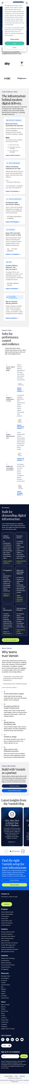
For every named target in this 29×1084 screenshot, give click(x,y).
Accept (14, 43)
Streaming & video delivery (8, 936)
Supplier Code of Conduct (8, 1028)
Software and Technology (8, 958)
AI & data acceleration (7, 934)
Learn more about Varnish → (10, 687)
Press (16, 1076)
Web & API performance (7, 938)
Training (3, 991)
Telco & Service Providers (8, 965)
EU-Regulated (4, 969)
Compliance (4, 1026)
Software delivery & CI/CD (8, 932)
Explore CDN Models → (12, 288)
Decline (14, 47)
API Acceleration (5, 940)
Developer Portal (5, 976)
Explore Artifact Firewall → (13, 155)
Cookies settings (14, 39)
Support (3, 993)
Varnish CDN (4, 918)
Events (3, 1013)
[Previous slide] (6, 851)
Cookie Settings (8, 1076)
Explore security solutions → (20, 389)
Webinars (3, 989)
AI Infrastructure (5, 960)
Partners (3, 1009)
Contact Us (4, 1017)
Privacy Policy (4, 1020)
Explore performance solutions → (20, 426)
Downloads (4, 980)
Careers (3, 1015)
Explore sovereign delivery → (20, 493)
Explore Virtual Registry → (13, 222)
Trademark (4, 1024)
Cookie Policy (10, 24)
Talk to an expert (14, 884)
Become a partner (14, 786)
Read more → (12, 841)
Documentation (5, 978)
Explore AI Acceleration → (13, 254)
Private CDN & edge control (8, 945)
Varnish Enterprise (5, 925)
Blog (2, 987)
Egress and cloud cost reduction (9, 942)
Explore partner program (14, 790)
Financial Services (6, 967)
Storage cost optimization (7, 947)
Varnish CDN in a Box (6, 920)
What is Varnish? (5, 1004)
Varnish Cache (5, 998)
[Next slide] (23, 851)
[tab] (10, 851)
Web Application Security (7, 951)
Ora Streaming (5, 916)
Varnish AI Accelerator (7, 923)
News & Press (4, 1011)
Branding (22, 1076)
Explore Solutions (14, 880)
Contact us (6, 904)
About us (3, 1007)
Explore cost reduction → (20, 459)
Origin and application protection (9, 949)
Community (4, 995)
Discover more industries (10, 640)
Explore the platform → (12, 318)
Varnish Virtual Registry (7, 914)
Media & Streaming (6, 962)
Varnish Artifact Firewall (7, 912)
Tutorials (3, 982)
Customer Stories (5, 984)
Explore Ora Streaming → (13, 191)
